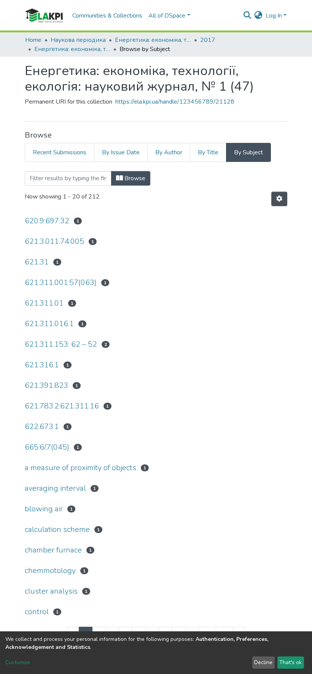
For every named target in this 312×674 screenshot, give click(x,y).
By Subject (248, 152)
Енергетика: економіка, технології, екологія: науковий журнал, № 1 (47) (72, 49)
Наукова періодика (78, 40)
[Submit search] (247, 15)
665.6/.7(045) (47, 447)
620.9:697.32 (47, 221)
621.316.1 (42, 365)
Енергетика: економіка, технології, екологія (153, 40)
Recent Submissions (59, 152)
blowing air (44, 509)
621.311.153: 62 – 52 (61, 344)
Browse (134, 178)
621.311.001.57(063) (61, 282)
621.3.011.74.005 (54, 241)
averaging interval (55, 488)
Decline (263, 662)
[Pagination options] (279, 199)
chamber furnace (53, 550)
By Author (168, 152)
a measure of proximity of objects (80, 468)
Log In (274, 15)
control (37, 612)
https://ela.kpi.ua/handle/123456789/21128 (174, 102)
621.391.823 (46, 385)
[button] (258, 15)
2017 (207, 40)
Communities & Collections (107, 15)
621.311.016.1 (49, 324)
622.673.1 (42, 426)
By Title (208, 152)
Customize (17, 662)
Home (33, 40)
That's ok (290, 662)
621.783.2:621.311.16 (62, 406)
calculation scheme (57, 529)
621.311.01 (44, 303)
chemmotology (50, 570)
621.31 (37, 262)
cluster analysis (51, 591)
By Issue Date (121, 152)
